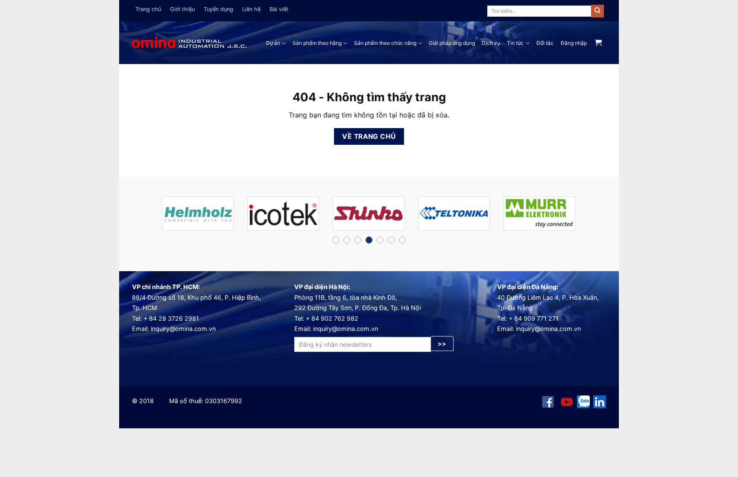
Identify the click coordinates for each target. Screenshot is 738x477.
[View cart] (598, 43)
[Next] (592, 217)
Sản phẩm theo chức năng (385, 43)
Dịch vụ (491, 43)
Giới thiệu (182, 9)
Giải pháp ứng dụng (452, 43)
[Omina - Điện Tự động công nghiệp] (189, 43)
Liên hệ (251, 9)
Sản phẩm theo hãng (317, 43)
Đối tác (545, 43)
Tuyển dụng (218, 9)
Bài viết (278, 9)
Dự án (273, 43)
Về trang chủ (369, 136)
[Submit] (597, 11)
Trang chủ (148, 9)
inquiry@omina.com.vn (183, 328)
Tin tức (515, 43)
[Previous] (145, 217)
